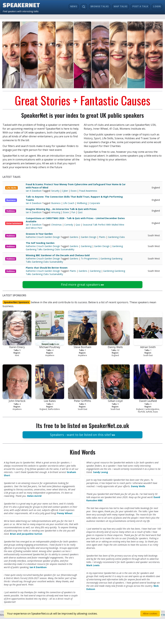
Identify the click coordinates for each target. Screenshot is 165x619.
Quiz (80, 212)
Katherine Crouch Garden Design (43, 237)
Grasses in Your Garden (39, 233)
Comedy (68, 224)
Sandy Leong (100, 472)
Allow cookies (150, 613)
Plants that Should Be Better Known (47, 267)
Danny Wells (138, 486)
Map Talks (120, 6)
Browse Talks (100, 6)
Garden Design (88, 237)
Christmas (56, 224)
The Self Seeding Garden (40, 242)
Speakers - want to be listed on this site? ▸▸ (82, 435)
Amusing (55, 212)
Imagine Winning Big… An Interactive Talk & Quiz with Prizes (61, 209)
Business (11, 200)
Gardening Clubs (116, 237)
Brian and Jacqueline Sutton (26, 533)
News (73, 6)
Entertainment (14, 223)
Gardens (74, 237)
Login (157, 6)
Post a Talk (140, 6)
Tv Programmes (89, 258)
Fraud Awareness (88, 190)
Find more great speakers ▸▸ (82, 284)
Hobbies (10, 211)
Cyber (65, 190)
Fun (73, 212)
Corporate (94, 203)
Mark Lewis (93, 565)
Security (55, 190)
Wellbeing (82, 203)
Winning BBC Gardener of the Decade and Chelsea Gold (58, 255)
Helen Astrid (34, 495)
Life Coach (68, 203)
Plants (102, 237)
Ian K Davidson (34, 190)
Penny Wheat (65, 513)
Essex (74, 190)
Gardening (86, 246)
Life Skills (11, 187)
